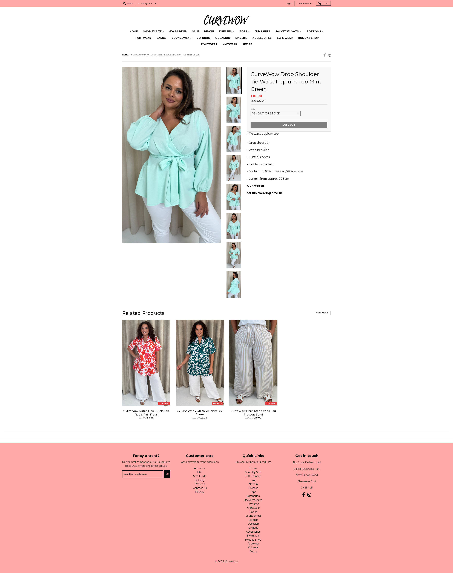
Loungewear (181, 38)
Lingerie (241, 38)
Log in (289, 3)
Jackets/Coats (287, 31)
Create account (304, 3)
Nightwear (142, 38)
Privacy (199, 492)
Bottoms (313, 31)
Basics (161, 38)
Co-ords (203, 38)
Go (167, 474)
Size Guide (199, 476)
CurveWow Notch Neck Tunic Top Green (200, 412)
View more (322, 312)
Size (253, 109)
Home (134, 31)
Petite (247, 44)
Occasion (222, 38)
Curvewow (231, 561)
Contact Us (200, 488)
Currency (143, 3)
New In (209, 31)
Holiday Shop (308, 38)
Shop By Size (152, 31)
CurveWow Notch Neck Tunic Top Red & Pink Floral (146, 412)
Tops (243, 31)
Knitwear (230, 44)
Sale (195, 31)
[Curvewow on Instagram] (329, 55)
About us (199, 468)
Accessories (262, 38)
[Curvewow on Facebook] (325, 55)
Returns (200, 484)
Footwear (209, 44)
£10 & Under (178, 31)
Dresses (225, 31)
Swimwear (285, 38)
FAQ (199, 472)
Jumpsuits (262, 31)
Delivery (200, 480)
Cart (325, 3)
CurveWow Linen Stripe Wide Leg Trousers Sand (253, 412)
